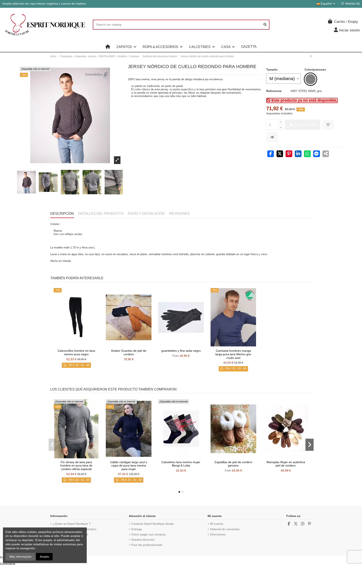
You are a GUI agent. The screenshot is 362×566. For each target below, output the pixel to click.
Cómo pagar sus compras (148, 534)
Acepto (44, 556)
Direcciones (218, 534)
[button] (126, 46)
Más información (20, 556)
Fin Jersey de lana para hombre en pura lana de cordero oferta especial (76, 465)
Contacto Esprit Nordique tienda (152, 523)
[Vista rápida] (82, 345)
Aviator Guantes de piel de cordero (128, 352)
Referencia (274, 91)
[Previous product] (311, 56)
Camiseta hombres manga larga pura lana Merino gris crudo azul (233, 354)
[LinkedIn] (298, 154)
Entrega (136, 529)
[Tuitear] (280, 154)
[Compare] (76, 345)
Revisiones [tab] (179, 213)
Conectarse (7, 563)
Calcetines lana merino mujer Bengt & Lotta (181, 463)
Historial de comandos (225, 529)
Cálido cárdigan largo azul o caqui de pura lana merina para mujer (128, 465)
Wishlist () (352, 3)
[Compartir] (270, 154)
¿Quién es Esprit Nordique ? (71, 523)
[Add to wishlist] (328, 125)
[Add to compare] (272, 137)
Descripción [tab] (62, 213)
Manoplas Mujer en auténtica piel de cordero (285, 463)
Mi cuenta (216, 523)
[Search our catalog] (265, 25)
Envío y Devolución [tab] (146, 213)
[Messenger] (316, 154)
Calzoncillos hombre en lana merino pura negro (76, 352)
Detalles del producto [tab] (100, 213)
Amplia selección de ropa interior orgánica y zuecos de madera (44, 3)
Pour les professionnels (146, 545)
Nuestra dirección (143, 539)
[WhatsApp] (307, 154)
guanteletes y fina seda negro (181, 350)
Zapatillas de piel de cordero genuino (233, 463)
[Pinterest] (289, 154)
